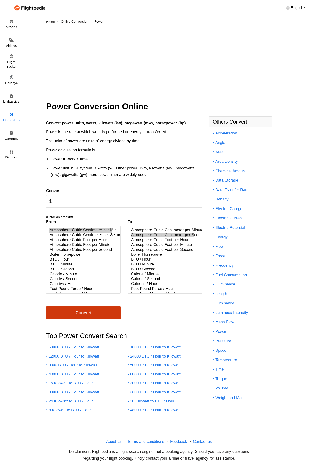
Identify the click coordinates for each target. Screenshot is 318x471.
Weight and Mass (230, 397)
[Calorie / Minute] (80, 274)
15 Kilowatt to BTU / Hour (71, 383)
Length (221, 294)
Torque (221, 379)
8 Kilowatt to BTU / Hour (70, 410)
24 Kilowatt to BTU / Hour (71, 401)
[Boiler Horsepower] (80, 254)
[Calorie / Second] (80, 279)
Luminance (224, 303)
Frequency (224, 265)
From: (51, 222)
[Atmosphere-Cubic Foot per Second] (80, 249)
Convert (83, 312)
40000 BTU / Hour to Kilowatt (74, 374)
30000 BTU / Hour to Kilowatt (155, 383)
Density (222, 199)
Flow (219, 246)
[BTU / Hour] (80, 259)
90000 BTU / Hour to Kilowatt (74, 392)
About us (114, 441)
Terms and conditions (145, 441)
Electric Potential (230, 227)
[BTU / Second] (80, 269)
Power (220, 331)
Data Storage (226, 180)
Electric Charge (228, 208)
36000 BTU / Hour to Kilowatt (155, 392)
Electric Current (229, 218)
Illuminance (225, 284)
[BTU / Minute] (80, 264)
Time (219, 369)
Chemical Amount (230, 171)
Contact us (202, 441)
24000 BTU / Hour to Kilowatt (155, 356)
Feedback (178, 441)
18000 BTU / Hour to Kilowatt (155, 347)
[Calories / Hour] (80, 284)
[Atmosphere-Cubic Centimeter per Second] (80, 235)
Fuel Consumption (231, 275)
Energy (221, 237)
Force (220, 256)
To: (130, 222)
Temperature (226, 360)
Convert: (54, 191)
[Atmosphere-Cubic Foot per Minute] (80, 244)
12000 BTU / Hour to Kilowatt (74, 356)
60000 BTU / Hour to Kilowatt (74, 347)
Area (219, 152)
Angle (220, 142)
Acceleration (226, 133)
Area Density (226, 161)
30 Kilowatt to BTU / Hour (152, 401)
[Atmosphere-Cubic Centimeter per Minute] (80, 230)
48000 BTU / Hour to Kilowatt (155, 410)
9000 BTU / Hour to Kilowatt (73, 365)
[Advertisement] (159, 60)
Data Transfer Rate (231, 190)
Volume (221, 388)
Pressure (223, 341)
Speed (220, 350)
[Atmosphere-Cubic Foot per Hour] (80, 239)
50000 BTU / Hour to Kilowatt (155, 365)
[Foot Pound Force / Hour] (80, 288)
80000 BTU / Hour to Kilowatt (155, 374)
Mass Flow (224, 322)
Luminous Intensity (231, 312)
